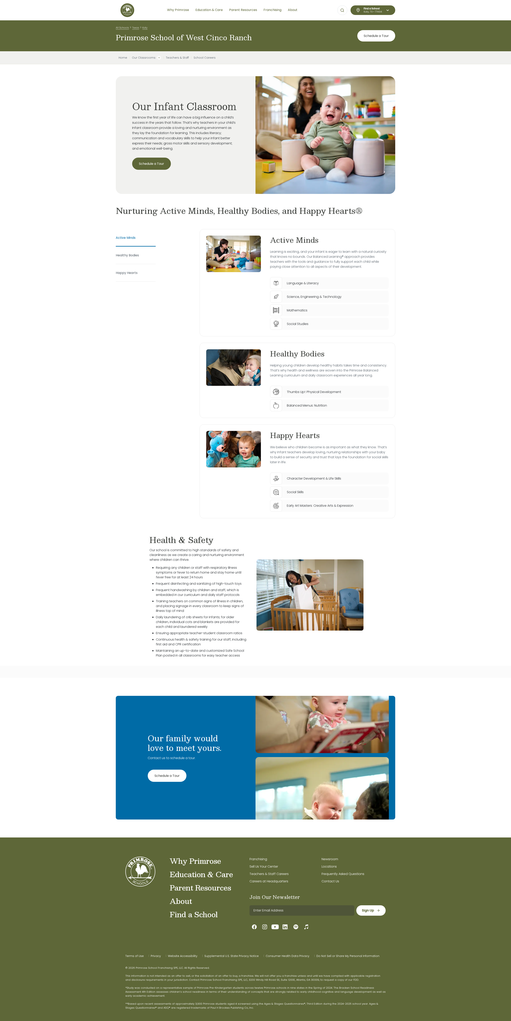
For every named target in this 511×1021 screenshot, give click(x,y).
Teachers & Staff (177, 58)
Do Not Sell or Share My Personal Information (347, 956)
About (181, 901)
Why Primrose (195, 861)
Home (123, 58)
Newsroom (330, 859)
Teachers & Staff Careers (269, 874)
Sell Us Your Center (264, 866)
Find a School (194, 914)
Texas (135, 27)
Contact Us (330, 881)
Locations (329, 866)
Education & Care (201, 874)
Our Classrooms (143, 58)
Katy (145, 27)
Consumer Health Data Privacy (287, 956)
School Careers (205, 58)
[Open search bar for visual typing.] (342, 10)
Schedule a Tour (376, 36)
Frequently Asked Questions (343, 874)
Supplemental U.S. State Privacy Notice (231, 956)
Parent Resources (200, 888)
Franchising (258, 859)
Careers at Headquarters (269, 881)
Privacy (156, 956)
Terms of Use (134, 956)
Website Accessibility (182, 956)
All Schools (122, 27)
